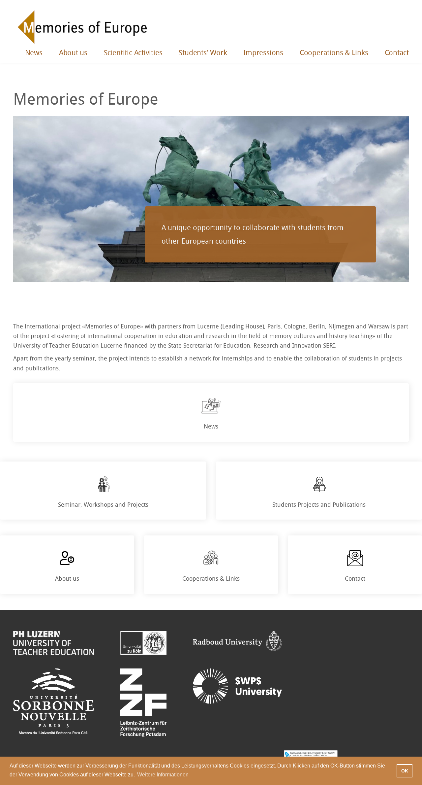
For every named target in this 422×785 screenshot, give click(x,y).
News (34, 53)
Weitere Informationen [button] (163, 774)
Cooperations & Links (334, 53)
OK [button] (404, 770)
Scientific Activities (133, 53)
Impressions (263, 53)
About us (73, 53)
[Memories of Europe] (82, 26)
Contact (397, 53)
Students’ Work (203, 53)
